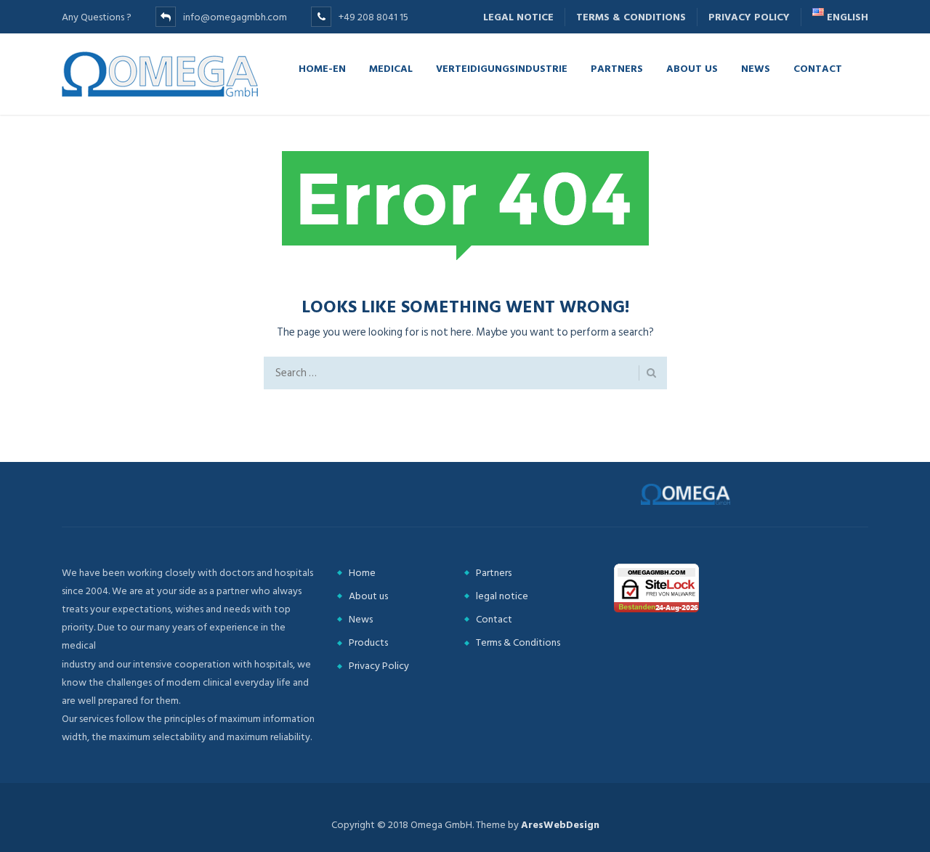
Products (368, 642)
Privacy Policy (749, 17)
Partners (617, 68)
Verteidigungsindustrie (501, 68)
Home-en (322, 68)
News (755, 68)
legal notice (518, 17)
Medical (391, 68)
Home (362, 572)
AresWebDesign (560, 824)
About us (692, 68)
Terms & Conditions (631, 17)
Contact (817, 68)
